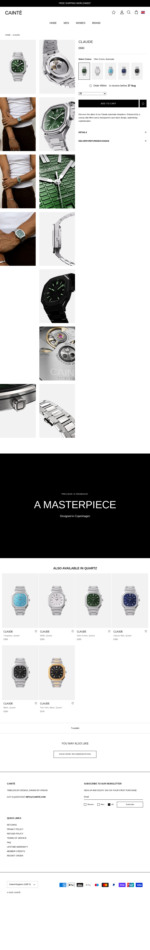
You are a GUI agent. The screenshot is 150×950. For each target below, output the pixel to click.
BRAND (96, 23)
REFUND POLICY (15, 834)
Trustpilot (75, 728)
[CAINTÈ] (13, 12)
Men (102, 804)
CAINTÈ (17, 892)
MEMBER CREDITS (16, 851)
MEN (66, 23)
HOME (53, 23)
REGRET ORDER (15, 856)
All (112, 804)
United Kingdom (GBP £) (20, 884)
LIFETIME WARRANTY (17, 847)
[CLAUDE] (20, 600)
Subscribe (130, 804)
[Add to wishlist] (143, 103)
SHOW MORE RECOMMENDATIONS (75, 754)
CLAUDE (16, 35)
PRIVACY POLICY (15, 829)
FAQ (9, 842)
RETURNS (12, 825)
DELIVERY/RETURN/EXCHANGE (93, 141)
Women (90, 804)
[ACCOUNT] (121, 12)
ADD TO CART (108, 103)
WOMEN (80, 23)
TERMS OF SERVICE (17, 838)
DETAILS (82, 132)
